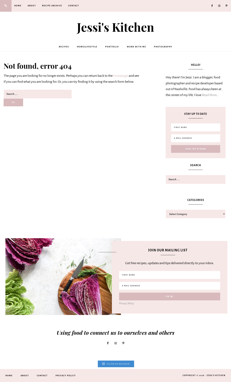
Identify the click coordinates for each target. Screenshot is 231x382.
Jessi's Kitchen (115, 27)
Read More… (210, 95)
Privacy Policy (126, 303)
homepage (120, 75)
